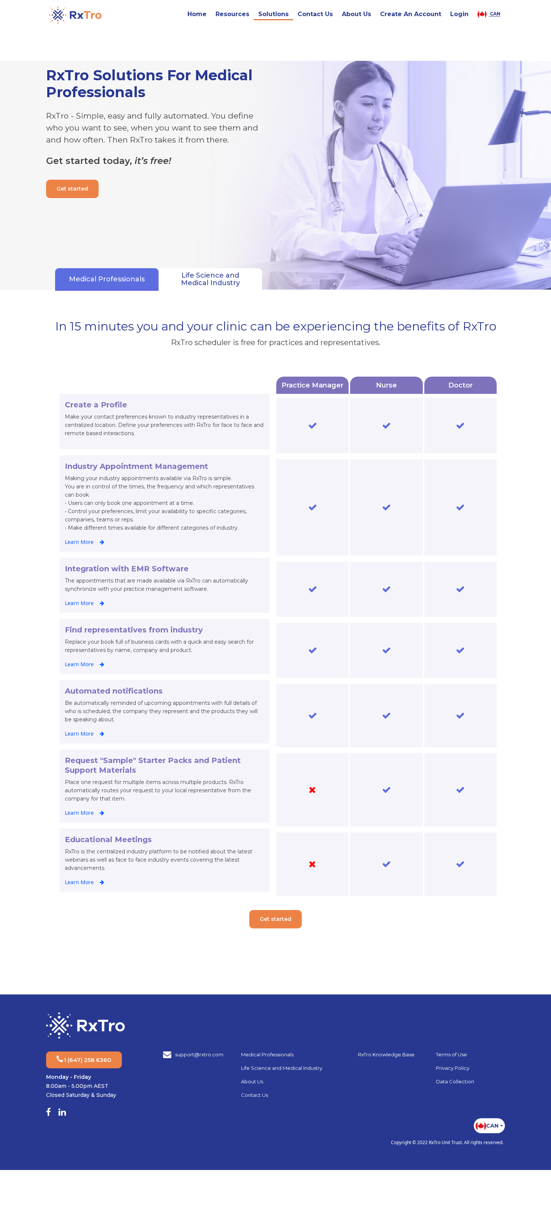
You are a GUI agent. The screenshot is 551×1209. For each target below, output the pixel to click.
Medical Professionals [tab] (99, 279)
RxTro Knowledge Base (386, 1055)
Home (197, 14)
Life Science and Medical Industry (281, 1069)
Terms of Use (451, 1055)
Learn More (79, 542)
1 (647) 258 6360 (87, 1060)
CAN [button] (494, 14)
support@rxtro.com (199, 1055)
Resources (232, 14)
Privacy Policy (452, 1069)
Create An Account (410, 14)
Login (459, 14)
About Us (356, 14)
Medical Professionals (267, 1055)
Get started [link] (72, 188)
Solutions (273, 14)
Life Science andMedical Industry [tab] (187, 279)
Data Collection (455, 1082)
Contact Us (315, 14)
